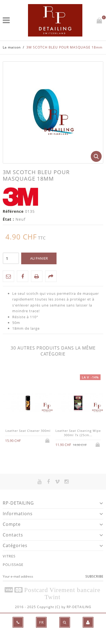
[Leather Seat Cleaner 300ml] (27, 403)
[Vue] (32, 440)
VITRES (9, 556)
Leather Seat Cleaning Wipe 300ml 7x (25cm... (78, 433)
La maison (12, 47)
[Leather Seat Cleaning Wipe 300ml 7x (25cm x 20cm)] (78, 403)
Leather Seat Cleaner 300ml (28, 431)
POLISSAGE (13, 564)
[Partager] (51, 276)
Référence (13, 211)
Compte (12, 524)
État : (8, 219)
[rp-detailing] (55, 20)
